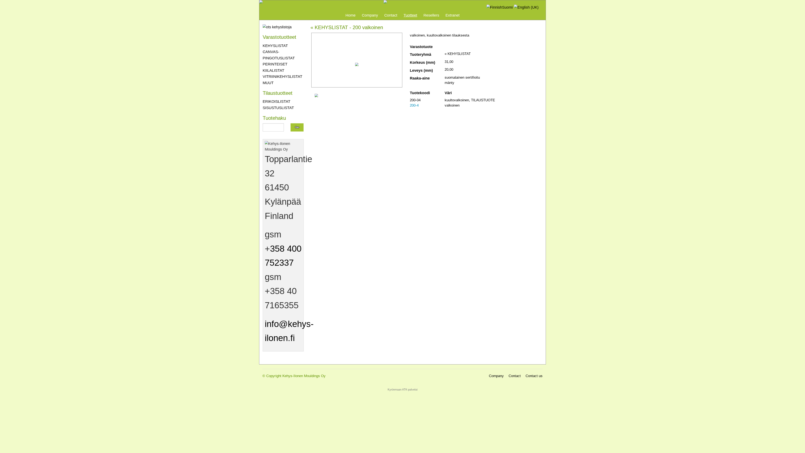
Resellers (431, 15)
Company (370, 15)
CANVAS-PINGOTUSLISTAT (279, 54)
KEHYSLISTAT (275, 45)
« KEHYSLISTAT (329, 27)
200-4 (414, 105)
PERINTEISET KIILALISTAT (275, 67)
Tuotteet (410, 15)
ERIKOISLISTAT (276, 101)
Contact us (534, 376)
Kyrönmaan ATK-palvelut (403, 389)
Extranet (452, 15)
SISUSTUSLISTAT (278, 107)
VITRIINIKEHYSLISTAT (282, 76)
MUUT (268, 83)
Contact (390, 15)
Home (350, 15)
